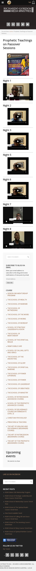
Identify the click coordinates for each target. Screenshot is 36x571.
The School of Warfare (18, 304)
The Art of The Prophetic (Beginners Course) (19, 442)
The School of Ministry (18, 393)
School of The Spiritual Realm (18, 341)
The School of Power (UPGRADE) (17, 374)
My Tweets (6, 549)
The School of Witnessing (14, 309)
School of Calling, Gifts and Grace (18, 351)
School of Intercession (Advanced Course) (18, 398)
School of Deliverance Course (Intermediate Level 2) (17, 411)
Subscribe (10, 282)
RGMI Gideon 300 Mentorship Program (17, 492)
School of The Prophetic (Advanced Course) (18, 404)
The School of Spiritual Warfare (18, 368)
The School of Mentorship (14, 334)
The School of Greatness (18, 388)
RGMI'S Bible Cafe (15, 346)
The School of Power (17, 380)
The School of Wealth (17, 300)
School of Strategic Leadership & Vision (16, 328)
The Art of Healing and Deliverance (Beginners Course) (18, 428)
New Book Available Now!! (13, 513)
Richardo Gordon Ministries (0, 10)
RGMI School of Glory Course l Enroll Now (18, 528)
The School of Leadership (19, 384)
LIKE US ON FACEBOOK (11, 474)
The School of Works (17, 319)
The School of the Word (18, 314)
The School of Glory (16, 363)
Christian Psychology (17, 418)
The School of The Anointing (16, 358)
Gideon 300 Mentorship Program (18, 294)
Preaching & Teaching (17, 422)
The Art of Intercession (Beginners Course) (18, 436)
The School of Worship (18, 323)
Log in (30, 568)
